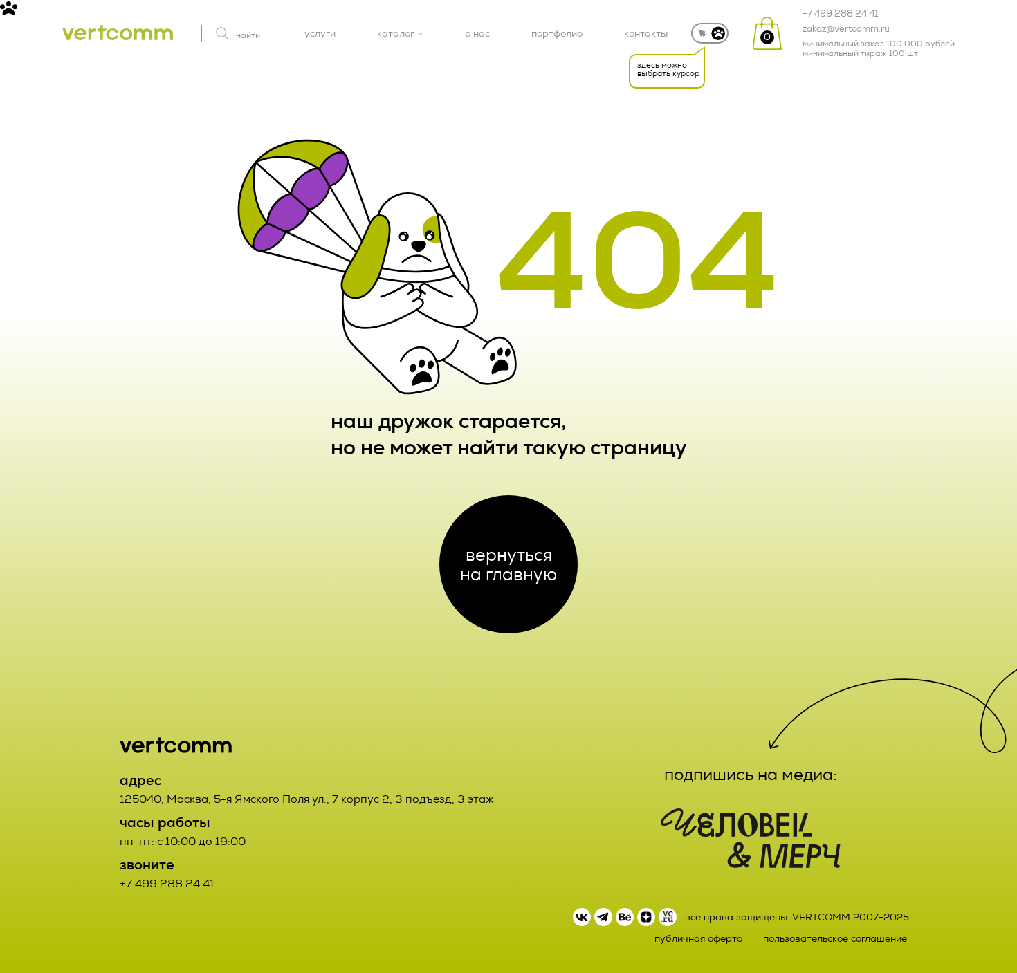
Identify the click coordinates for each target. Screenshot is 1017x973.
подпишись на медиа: (750, 774)
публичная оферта (698, 939)
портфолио (557, 33)
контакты (646, 33)
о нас (477, 33)
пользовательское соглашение (835, 939)
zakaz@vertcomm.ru (846, 29)
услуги (320, 33)
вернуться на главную (508, 564)
